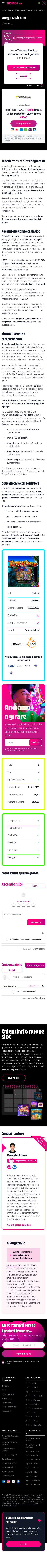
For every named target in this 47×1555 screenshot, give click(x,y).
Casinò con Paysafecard (34, 1408)
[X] (13, 1481)
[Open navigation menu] (3, 3)
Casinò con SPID (31, 1387)
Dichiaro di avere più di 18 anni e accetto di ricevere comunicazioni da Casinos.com (21, 749)
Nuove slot (13, 1077)
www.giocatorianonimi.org (21, 138)
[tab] (10, 986)
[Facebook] (18, 1481)
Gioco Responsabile (9, 1407)
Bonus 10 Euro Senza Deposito (9, 1443)
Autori (4, 1390)
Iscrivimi (35, 742)
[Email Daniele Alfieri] (9, 1167)
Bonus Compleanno (9, 1463)
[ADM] (11, 666)
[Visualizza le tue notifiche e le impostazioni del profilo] (42, 933)
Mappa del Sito (7, 1411)
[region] (23, 916)
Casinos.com (6, 10)
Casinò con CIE (31, 1383)
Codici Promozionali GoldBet (33, 1440)
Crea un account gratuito (24, 67)
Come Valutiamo (8, 1394)
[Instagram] (8, 1481)
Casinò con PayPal (32, 1404)
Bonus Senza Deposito (10, 1455)
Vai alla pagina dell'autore (19, 1225)
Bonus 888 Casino (8, 1467)
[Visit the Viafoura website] (39, 949)
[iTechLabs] (35, 666)
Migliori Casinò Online (33, 1392)
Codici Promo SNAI (32, 1451)
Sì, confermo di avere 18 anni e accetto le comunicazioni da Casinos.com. (22, 1362)
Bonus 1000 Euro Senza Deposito (10, 1437)
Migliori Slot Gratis (32, 1468)
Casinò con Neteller (32, 1417)
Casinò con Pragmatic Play (35, 1396)
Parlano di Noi (7, 1398)
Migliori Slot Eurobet (33, 1484)
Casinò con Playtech (33, 1400)
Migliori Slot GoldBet (33, 1480)
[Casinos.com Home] (14, 3)
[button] (13, 905)
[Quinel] (27, 666)
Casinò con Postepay (33, 1421)
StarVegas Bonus (23, 105)
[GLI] (11, 673)
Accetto (23, 1544)
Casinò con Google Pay (34, 1425)
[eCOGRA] (19, 666)
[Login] (44, 3)
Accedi (23, 76)
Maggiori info (23, 123)
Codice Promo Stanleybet (34, 1459)
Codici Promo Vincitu (33, 1455)
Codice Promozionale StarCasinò (33, 1446)
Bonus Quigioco (7, 1471)
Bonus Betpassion (8, 1476)
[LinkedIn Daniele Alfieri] (14, 1167)
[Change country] (39, 3)
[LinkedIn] (3, 1481)
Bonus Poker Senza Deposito (8, 1450)
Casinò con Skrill (31, 1412)
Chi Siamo (5, 1386)
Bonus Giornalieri (8, 1459)
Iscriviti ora (22, 1353)
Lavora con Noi (7, 1403)
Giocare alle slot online (22, 10)
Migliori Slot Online (32, 1464)
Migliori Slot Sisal (32, 1476)
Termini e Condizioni (19, 1503)
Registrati (26, 901)
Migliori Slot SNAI (32, 1472)
